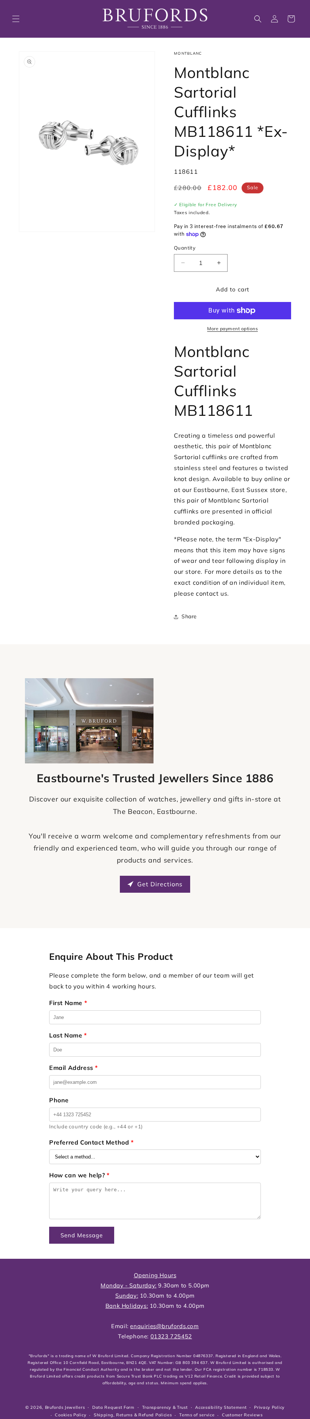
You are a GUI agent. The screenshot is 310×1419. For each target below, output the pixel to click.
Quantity (184, 248)
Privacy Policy (269, 1407)
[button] (16, 19)
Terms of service (196, 1414)
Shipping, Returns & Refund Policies (133, 1414)
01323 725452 (171, 1336)
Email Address (73, 1067)
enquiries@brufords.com (164, 1326)
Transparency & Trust (165, 1407)
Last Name (68, 1035)
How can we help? (79, 1175)
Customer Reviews (242, 1414)
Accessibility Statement (220, 1407)
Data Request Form (113, 1407)
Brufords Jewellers (65, 1407)
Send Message (81, 1235)
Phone (59, 1100)
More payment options (232, 328)
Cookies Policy (70, 1414)
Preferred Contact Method (91, 1142)
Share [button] (189, 616)
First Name (68, 1003)
